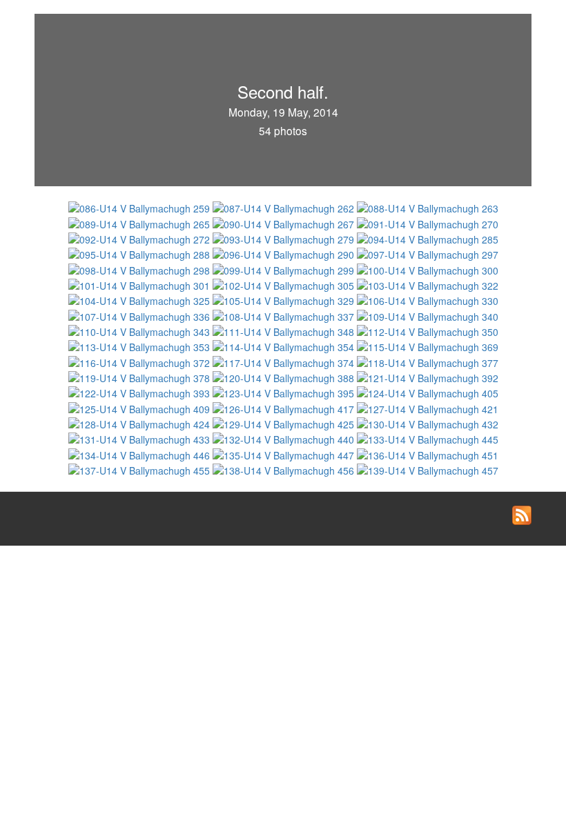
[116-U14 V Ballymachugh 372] (140, 361)
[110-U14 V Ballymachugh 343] (140, 330)
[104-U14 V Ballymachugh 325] (140, 299)
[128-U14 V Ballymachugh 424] (140, 423)
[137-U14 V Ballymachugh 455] (140, 469)
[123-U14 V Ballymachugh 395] (285, 392)
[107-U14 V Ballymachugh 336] (140, 314)
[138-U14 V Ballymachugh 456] (285, 469)
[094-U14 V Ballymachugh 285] (427, 238)
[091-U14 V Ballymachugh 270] (427, 222)
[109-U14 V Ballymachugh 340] (427, 314)
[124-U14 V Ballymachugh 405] (427, 392)
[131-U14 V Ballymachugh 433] (140, 438)
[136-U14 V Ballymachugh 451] (427, 453)
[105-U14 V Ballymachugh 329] (285, 299)
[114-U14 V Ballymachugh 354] (285, 346)
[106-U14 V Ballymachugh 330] (427, 299)
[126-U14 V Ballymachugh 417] (285, 407)
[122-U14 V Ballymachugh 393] (140, 392)
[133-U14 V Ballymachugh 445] (427, 438)
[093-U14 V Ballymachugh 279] (285, 238)
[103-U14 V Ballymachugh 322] (427, 284)
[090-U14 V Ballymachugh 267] (285, 222)
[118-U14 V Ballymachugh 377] (427, 361)
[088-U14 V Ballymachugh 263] (427, 207)
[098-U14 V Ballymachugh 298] (140, 268)
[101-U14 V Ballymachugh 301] (140, 284)
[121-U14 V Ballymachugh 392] (427, 377)
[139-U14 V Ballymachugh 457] (427, 469)
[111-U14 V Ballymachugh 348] (285, 330)
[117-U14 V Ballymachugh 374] (285, 361)
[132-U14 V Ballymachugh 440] (285, 438)
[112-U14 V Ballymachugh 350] (427, 330)
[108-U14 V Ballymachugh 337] (285, 314)
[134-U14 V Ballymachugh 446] (140, 453)
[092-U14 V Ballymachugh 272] (140, 238)
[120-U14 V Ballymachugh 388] (285, 377)
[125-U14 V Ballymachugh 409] (140, 407)
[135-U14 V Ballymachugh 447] (285, 453)
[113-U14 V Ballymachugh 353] (140, 346)
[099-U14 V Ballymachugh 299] (285, 268)
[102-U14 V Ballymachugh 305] (285, 284)
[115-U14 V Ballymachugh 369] (427, 346)
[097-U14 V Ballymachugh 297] (427, 253)
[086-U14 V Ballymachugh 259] (140, 207)
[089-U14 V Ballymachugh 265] (140, 222)
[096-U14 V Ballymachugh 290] (285, 253)
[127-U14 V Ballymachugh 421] (427, 407)
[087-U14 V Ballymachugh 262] (285, 207)
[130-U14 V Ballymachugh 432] (427, 423)
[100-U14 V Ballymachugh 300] (427, 268)
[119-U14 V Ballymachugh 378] (140, 377)
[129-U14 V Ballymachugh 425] (285, 423)
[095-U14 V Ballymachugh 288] (140, 253)
